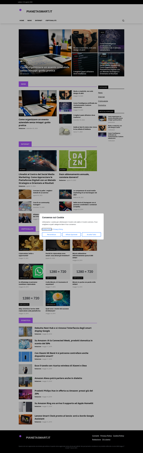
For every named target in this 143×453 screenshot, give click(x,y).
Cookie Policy (47, 229)
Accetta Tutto (91, 234)
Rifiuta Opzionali (71, 234)
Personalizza (51, 234)
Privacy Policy (58, 229)
